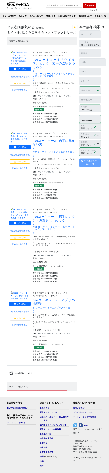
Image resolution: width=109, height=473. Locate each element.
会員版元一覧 (100, 16)
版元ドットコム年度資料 (50, 429)
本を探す (90, 5)
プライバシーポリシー (82, 412)
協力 (42, 465)
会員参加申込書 (46, 438)
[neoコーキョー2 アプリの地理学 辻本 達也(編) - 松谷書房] (20, 295)
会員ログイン (45, 408)
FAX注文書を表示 (20, 90)
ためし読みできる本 (67, 16)
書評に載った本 (85, 16)
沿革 (42, 461)
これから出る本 (36, 16)
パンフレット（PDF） (16, 423)
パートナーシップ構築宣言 (84, 417)
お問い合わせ (79, 408)
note (86, 425)
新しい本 (23, 16)
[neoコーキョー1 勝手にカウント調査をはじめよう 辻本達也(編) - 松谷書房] (20, 213)
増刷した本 (50, 16)
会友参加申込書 (46, 452)
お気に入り (21, 83)
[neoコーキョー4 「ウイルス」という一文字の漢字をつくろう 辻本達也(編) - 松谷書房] (20, 58)
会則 (42, 456)
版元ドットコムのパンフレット (53, 425)
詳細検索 (93, 10)
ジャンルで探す (9, 16)
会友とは (44, 443)
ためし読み (21, 68)
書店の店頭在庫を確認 (20, 76)
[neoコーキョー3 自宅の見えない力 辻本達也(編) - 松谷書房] (20, 137)
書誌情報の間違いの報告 (17, 408)
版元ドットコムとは (48, 412)
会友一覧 (44, 447)
